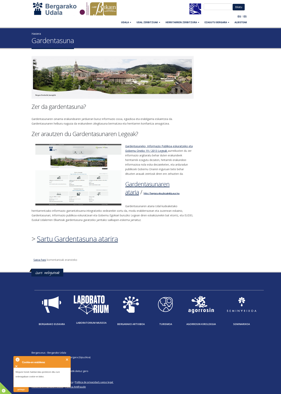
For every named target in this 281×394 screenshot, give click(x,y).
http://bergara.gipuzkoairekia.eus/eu (161, 193)
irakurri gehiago (21, 387)
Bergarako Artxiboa (131, 324)
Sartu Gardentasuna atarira (77, 239)
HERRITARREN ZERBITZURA (181, 22)
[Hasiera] (77, 10)
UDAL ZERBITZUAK (147, 22)
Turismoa (165, 324)
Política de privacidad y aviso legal (94, 382)
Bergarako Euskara (52, 324)
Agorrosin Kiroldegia (201, 324)
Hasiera (36, 33)
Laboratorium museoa (91, 322)
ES (245, 16)
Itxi (67, 359)
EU (239, 16)
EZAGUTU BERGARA (216, 22)
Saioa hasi (39, 260)
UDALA (125, 22)
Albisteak (241, 22)
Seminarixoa (241, 324)
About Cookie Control (17, 359)
